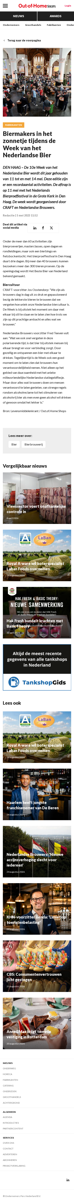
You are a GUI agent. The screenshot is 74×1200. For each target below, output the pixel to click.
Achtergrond (11, 1102)
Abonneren (10, 1160)
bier (14, 444)
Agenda (7, 1117)
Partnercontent (13, 1128)
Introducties (11, 1122)
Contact (8, 1148)
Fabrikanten (54, 24)
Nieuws (18, 16)
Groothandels (33, 24)
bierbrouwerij (33, 444)
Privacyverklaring (14, 1165)
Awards (55, 16)
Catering (8, 1085)
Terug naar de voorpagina (24, 40)
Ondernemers (11, 24)
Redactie (9, 215)
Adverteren (10, 1154)
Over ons (8, 1142)
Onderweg (9, 1068)
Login (68, 5)
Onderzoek (10, 1091)
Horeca (7, 1074)
